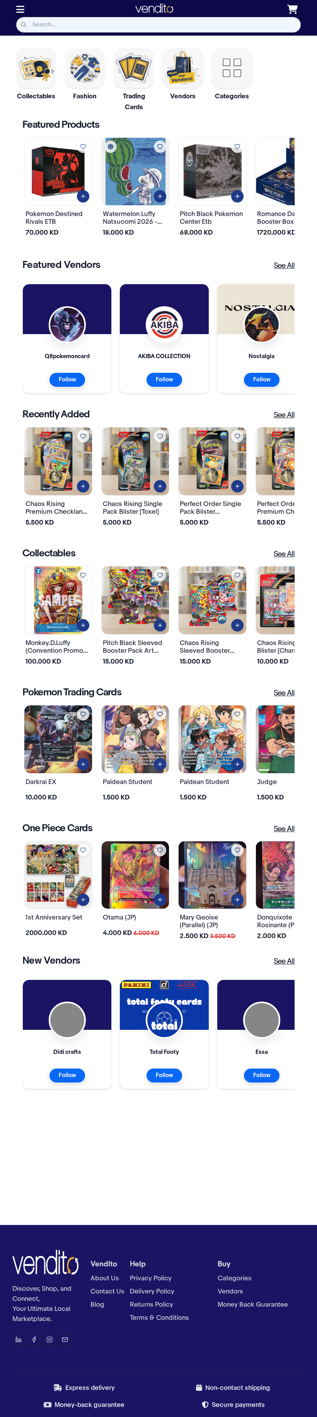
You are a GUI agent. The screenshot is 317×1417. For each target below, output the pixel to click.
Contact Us (107, 1291)
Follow (67, 380)
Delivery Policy (152, 1291)
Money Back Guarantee (253, 1305)
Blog (97, 1305)
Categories (235, 1278)
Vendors (230, 1291)
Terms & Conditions (159, 1318)
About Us (104, 1278)
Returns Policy (151, 1305)
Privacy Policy (151, 1278)
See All (284, 265)
